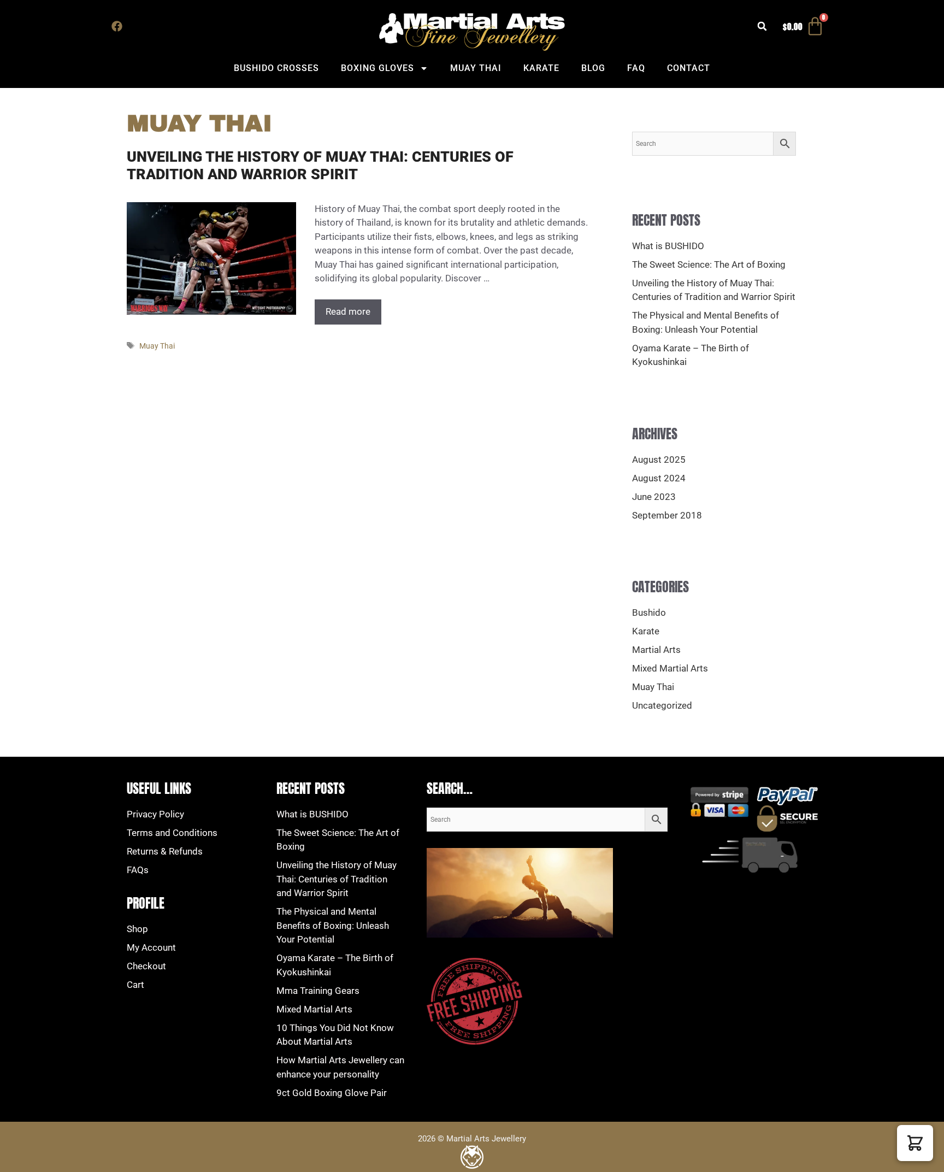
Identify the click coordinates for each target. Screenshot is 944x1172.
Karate (541, 68)
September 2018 (667, 515)
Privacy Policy (155, 814)
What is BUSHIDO (668, 245)
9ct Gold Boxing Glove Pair (331, 1092)
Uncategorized (662, 705)
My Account (151, 947)
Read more (348, 311)
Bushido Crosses (276, 68)
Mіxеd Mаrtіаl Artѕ (314, 1009)
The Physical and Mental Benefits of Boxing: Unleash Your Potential (332, 925)
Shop (137, 928)
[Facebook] (117, 26)
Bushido (649, 612)
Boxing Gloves (377, 68)
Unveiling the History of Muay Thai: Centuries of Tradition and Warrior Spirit (320, 165)
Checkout (146, 966)
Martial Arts (656, 649)
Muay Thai (476, 68)
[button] (762, 26)
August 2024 (659, 478)
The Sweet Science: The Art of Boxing (709, 264)
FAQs (138, 869)
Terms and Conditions (172, 832)
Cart (135, 984)
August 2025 (659, 459)
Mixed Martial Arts (670, 668)
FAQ (636, 68)
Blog (593, 68)
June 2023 (654, 496)
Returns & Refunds (165, 851)
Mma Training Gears (317, 990)
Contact (688, 68)
